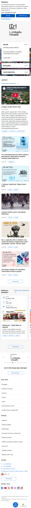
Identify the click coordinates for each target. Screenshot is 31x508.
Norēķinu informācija (7, 388)
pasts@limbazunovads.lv (9, 468)
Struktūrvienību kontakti (8, 406)
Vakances (4, 393)
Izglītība (4, 335)
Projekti (4, 397)
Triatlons (10, 217)
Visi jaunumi (15, 281)
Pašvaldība (4, 384)
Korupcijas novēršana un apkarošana (11, 433)
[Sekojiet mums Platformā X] (9, 488)
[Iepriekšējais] (3, 357)
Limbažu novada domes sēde (11, 107)
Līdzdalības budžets (7, 450)
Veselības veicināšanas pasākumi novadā (12, 442)
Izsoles (3, 401)
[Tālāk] (28, 357)
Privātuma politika (6, 424)
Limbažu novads (21, 131)
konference (11, 335)
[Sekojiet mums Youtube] (5, 488)
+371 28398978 (7, 466)
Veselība (15, 275)
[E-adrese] (4, 474)
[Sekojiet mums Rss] (22, 488)
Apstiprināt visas (23, 15)
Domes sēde (12, 131)
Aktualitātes (4, 131)
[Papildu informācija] (8, 474)
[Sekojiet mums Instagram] (12, 488)
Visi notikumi (15, 346)
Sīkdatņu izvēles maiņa (7, 454)
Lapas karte (5, 446)
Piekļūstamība (5, 429)
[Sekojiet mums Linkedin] (18, 488)
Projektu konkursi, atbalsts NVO (10, 410)
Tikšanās (17, 335)
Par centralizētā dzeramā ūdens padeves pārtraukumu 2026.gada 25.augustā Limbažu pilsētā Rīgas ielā (15, 156)
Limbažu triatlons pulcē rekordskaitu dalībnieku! (14, 213)
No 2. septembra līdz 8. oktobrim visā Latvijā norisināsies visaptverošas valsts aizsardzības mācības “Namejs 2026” (15, 241)
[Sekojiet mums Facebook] (2, 488)
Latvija (16, 247)
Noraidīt (8, 15)
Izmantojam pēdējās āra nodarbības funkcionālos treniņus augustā (13, 270)
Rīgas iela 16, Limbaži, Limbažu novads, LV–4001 (15, 471)
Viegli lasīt (4, 420)
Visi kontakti (9, 478)
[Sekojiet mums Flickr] (15, 488)
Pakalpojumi (11, 161)
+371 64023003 (7, 464)
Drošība (10, 247)
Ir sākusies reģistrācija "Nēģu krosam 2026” (14, 185)
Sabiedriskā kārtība (6, 437)
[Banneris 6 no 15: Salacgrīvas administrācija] (15, 357)
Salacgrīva (16, 189)
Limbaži (16, 217)
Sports (10, 189)
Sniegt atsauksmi (15, 373)
